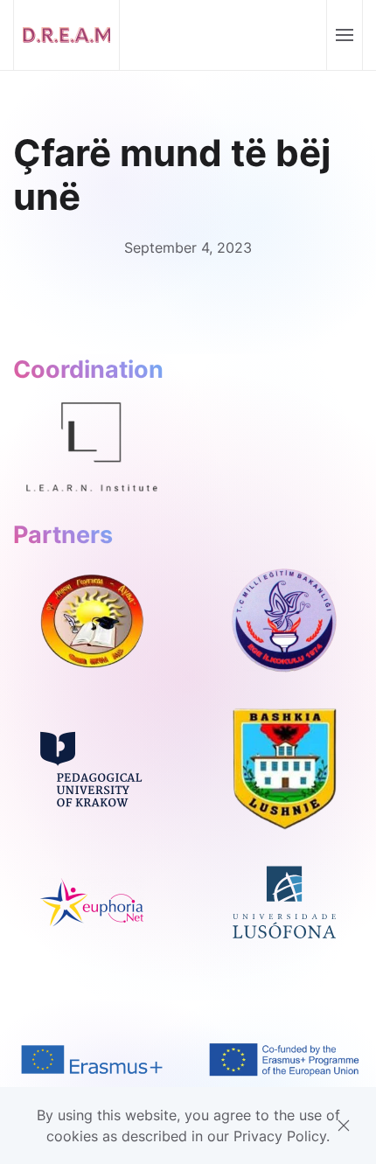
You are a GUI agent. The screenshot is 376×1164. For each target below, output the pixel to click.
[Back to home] (67, 35)
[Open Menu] (344, 35)
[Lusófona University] (284, 901)
